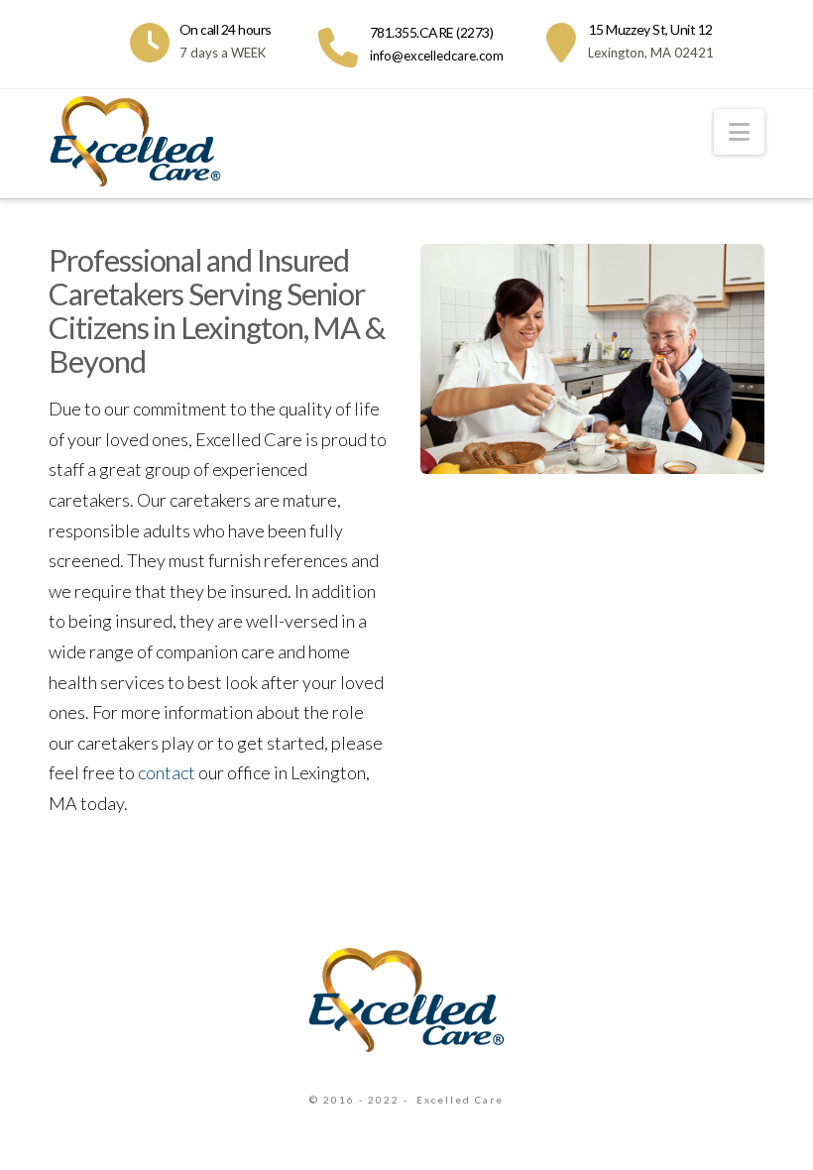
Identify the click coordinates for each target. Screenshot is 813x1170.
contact (166, 772)
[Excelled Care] (406, 998)
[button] (739, 132)
